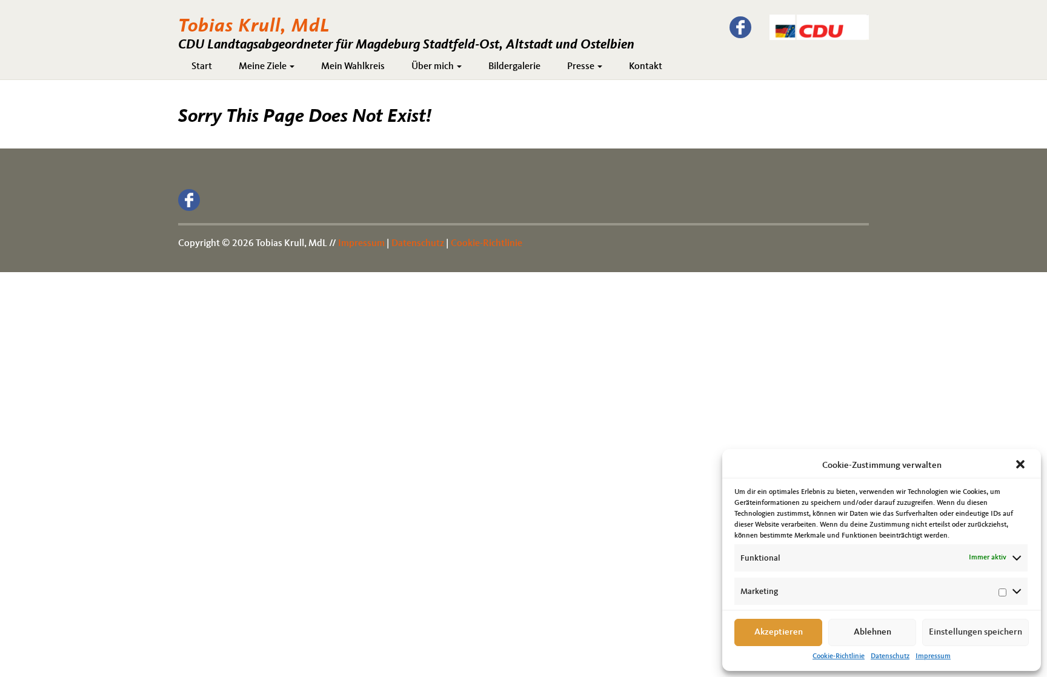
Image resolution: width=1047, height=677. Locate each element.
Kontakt (645, 67)
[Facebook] (740, 27)
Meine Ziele (263, 67)
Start (201, 67)
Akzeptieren (778, 632)
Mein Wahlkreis (353, 67)
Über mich (433, 67)
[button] (1021, 465)
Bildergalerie (514, 67)
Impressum (933, 656)
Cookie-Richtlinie (839, 656)
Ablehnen (872, 632)
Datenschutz (890, 656)
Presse (581, 67)
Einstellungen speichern (975, 632)
